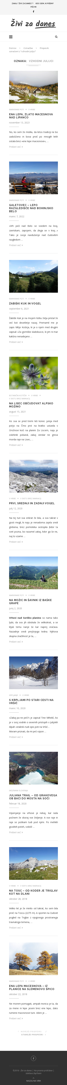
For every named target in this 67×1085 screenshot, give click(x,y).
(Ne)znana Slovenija (18, 790)
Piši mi (33, 7)
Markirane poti (16, 109)
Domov (12, 48)
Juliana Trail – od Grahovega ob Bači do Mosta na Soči (33, 797)
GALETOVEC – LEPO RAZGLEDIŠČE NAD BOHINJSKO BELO (31, 208)
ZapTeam (37, 1073)
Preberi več (15, 146)
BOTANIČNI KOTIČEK (18, 395)
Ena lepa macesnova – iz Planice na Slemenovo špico (31, 987)
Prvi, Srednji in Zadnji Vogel (32, 503)
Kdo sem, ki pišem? (45, 3)
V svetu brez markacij (19, 398)
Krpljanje (13, 695)
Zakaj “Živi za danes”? (22, 3)
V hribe (31, 109)
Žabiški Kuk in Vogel (25, 303)
